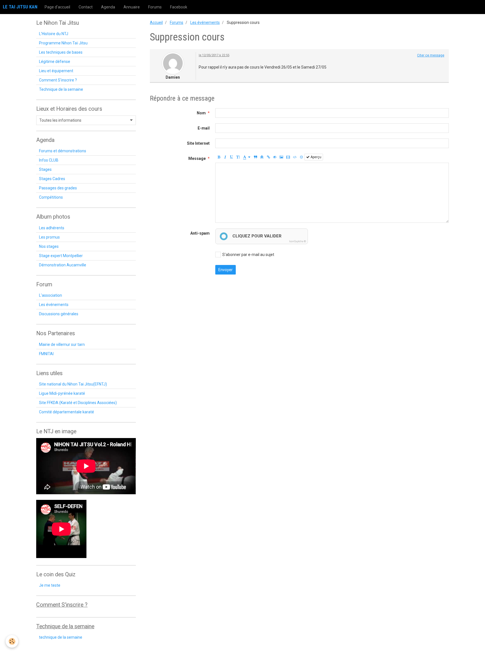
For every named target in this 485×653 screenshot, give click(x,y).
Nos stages (49, 246)
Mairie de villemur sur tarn (62, 344)
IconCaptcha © (297, 241)
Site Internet (198, 143)
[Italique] (225, 157)
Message (197, 158)
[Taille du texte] (238, 157)
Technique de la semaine (61, 89)
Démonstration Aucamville (62, 265)
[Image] (281, 157)
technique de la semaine (60, 637)
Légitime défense (54, 61)
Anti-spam (200, 233)
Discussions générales (58, 314)
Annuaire (131, 7)
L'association (50, 295)
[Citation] (255, 157)
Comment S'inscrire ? (58, 80)
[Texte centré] (261, 157)
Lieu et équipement (56, 71)
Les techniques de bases (61, 52)
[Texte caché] (274, 157)
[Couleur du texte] (246, 157)
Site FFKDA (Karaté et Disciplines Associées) (78, 402)
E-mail (204, 128)
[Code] (294, 157)
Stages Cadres (52, 178)
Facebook (178, 7)
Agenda (108, 7)
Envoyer (225, 269)
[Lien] (268, 157)
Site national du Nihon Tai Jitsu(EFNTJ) (73, 384)
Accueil (156, 22)
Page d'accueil (57, 7)
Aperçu (315, 157)
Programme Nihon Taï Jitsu (63, 43)
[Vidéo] (288, 157)
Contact (86, 7)
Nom (201, 113)
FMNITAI (46, 354)
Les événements (205, 22)
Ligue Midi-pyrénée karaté (62, 393)
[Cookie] (12, 641)
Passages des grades (58, 188)
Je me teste (49, 585)
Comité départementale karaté (66, 412)
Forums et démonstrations (62, 151)
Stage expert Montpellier (61, 255)
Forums (155, 7)
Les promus (49, 237)
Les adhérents (51, 228)
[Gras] (218, 157)
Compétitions (51, 197)
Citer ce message (430, 55)
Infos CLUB (48, 160)
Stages (45, 169)
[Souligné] (231, 157)
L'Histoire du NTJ (53, 33)
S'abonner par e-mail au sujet (248, 254)
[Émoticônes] (301, 157)
